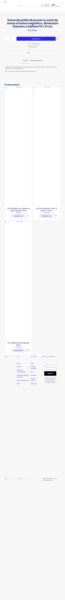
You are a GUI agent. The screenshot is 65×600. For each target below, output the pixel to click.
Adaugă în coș (36, 38)
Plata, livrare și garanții (23, 380)
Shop (32, 363)
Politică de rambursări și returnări (23, 376)
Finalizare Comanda (33, 367)
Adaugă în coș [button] (18, 216)
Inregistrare (34, 383)
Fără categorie (35, 44)
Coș (32, 372)
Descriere (25, 60)
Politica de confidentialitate (21, 371)
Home (18, 363)
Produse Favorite (33, 379)
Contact (19, 366)
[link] (11, 537)
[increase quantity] (14, 38)
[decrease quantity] (7, 38)
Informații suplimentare (36, 60)
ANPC (18, 383)
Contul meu (34, 375)
